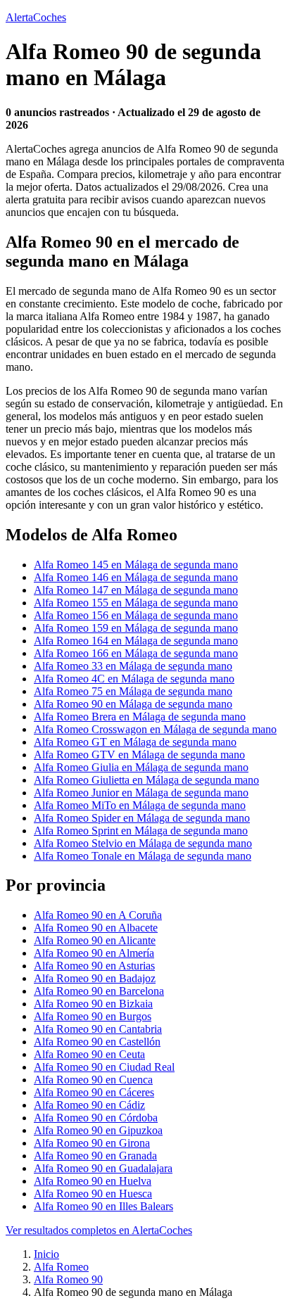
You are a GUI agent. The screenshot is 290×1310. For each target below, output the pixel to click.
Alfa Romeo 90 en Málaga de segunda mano (133, 704)
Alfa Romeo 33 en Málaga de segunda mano (133, 666)
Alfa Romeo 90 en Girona (92, 1143)
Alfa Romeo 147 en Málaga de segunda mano (136, 590)
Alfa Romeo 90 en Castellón (97, 1042)
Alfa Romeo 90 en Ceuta (89, 1054)
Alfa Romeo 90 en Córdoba (96, 1118)
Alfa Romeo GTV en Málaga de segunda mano (139, 755)
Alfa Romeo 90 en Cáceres (94, 1092)
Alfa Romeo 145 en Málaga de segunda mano (136, 565)
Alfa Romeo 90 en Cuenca (93, 1080)
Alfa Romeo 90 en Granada (95, 1156)
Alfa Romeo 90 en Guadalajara (103, 1168)
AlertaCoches (36, 17)
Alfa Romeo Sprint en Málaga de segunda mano (141, 831)
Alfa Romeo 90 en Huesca (93, 1194)
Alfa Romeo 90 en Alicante (95, 940)
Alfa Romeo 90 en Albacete (96, 928)
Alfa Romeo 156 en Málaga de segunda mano (136, 615)
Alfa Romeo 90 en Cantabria (98, 1029)
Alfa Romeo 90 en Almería (94, 953)
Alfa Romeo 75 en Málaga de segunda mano (133, 691)
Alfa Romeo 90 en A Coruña (98, 915)
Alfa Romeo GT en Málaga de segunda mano (135, 742)
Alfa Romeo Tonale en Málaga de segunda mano (142, 856)
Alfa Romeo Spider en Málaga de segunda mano (142, 818)
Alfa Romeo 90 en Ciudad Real (104, 1067)
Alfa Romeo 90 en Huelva (92, 1181)
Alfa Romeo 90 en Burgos (92, 1016)
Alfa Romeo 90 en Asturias (94, 966)
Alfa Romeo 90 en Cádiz (89, 1105)
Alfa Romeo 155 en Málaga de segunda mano (136, 603)
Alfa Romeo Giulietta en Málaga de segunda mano (146, 780)
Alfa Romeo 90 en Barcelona (99, 991)
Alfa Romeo (61, 1267)
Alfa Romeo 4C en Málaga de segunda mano (134, 679)
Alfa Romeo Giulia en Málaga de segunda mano (141, 767)
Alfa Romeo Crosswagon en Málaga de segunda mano (155, 729)
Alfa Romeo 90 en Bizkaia (93, 1004)
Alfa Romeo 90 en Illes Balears (103, 1206)
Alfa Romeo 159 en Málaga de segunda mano (136, 628)
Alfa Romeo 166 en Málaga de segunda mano (136, 653)
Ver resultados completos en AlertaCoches (99, 1230)
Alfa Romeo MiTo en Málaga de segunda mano (140, 805)
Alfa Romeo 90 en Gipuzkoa (98, 1130)
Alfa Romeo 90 (68, 1279)
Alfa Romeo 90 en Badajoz (95, 978)
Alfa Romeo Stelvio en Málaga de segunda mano (143, 843)
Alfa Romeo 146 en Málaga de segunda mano (136, 577)
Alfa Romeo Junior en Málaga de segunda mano (141, 793)
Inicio (46, 1254)
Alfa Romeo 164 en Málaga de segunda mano (136, 641)
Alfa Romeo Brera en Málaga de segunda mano (140, 717)
